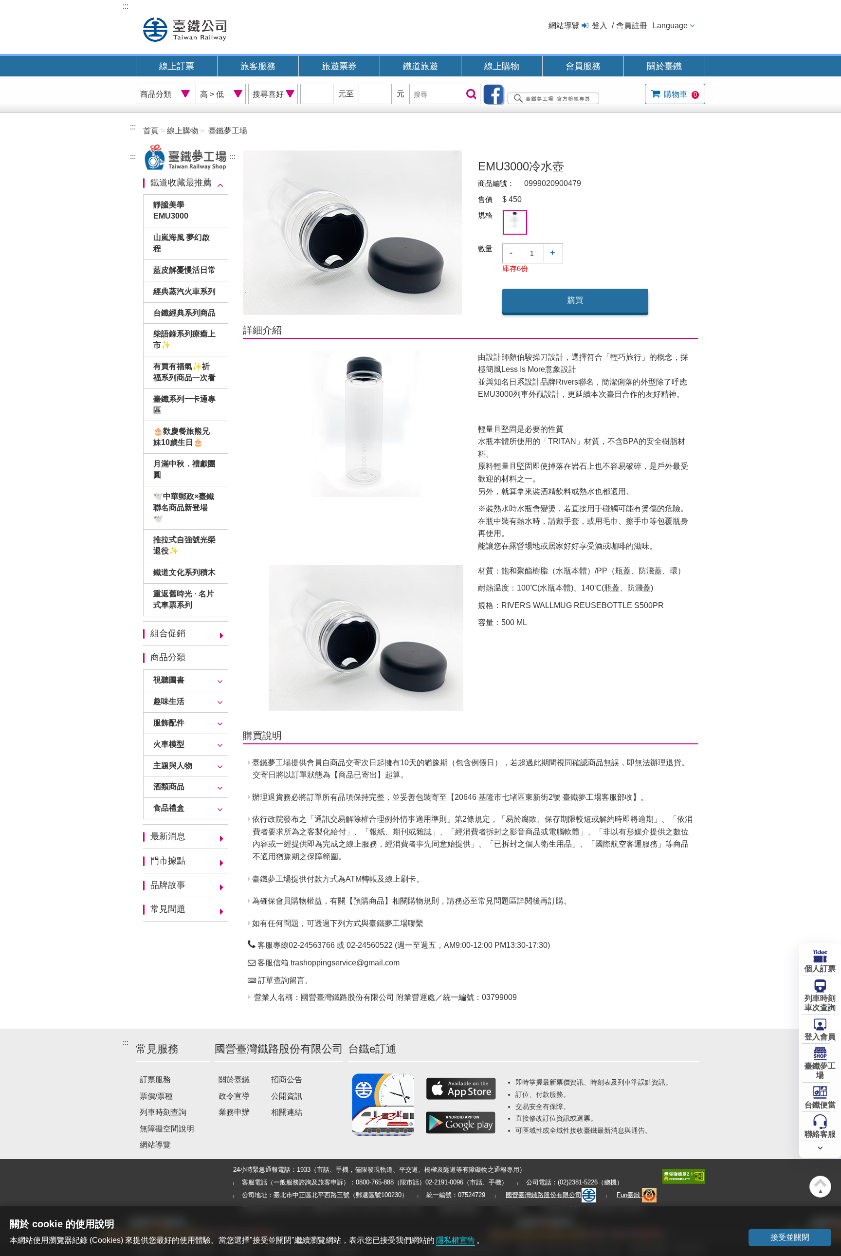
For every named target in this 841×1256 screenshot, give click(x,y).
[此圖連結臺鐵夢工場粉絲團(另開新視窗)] (543, 94)
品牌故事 (167, 885)
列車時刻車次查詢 (820, 1003)
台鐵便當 (820, 1105)
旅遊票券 (339, 66)
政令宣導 (234, 1096)
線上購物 (501, 66)
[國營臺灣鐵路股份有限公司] (184, 28)
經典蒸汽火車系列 (184, 291)
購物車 (679, 94)
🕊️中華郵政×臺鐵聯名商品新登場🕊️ (183, 507)
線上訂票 (176, 66)
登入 (599, 25)
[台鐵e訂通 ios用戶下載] (461, 1088)
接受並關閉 (789, 1237)
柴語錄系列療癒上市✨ (184, 339)
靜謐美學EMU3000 (170, 210)
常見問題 (167, 909)
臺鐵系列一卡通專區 (184, 404)
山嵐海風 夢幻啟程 (181, 243)
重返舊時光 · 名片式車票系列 (183, 599)
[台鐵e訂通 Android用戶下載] (461, 1122)
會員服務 (583, 66)
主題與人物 (172, 765)
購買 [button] (575, 300)
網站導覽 (564, 25)
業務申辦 (234, 1112)
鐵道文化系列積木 (184, 572)
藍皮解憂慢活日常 (184, 270)
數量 (485, 248)
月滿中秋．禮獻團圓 (184, 469)
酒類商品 (168, 786)
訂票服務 (155, 1079)
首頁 (151, 131)
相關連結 (286, 1112)
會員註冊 (631, 25)
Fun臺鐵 (629, 1195)
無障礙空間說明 (167, 1129)
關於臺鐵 (664, 66)
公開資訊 (286, 1096)
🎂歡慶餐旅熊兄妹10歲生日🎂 (181, 436)
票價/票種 (156, 1096)
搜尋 (470, 94)
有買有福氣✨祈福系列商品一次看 (184, 372)
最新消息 (167, 836)
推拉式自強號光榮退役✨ (184, 545)
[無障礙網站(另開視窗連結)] (683, 1176)
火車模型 (168, 744)
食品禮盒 (168, 808)
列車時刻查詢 (163, 1112)
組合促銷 (167, 633)
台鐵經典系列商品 (184, 313)
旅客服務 (257, 66)
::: (125, 6)
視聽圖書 (168, 680)
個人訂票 (820, 968)
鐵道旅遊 (420, 66)
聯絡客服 (820, 1134)
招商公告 (286, 1079)
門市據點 (167, 861)
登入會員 (820, 1037)
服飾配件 (168, 723)
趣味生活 (168, 701)
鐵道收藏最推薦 (181, 182)
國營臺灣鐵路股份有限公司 (544, 1195)
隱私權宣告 (455, 1240)
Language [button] (670, 25)
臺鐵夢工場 (820, 1070)
